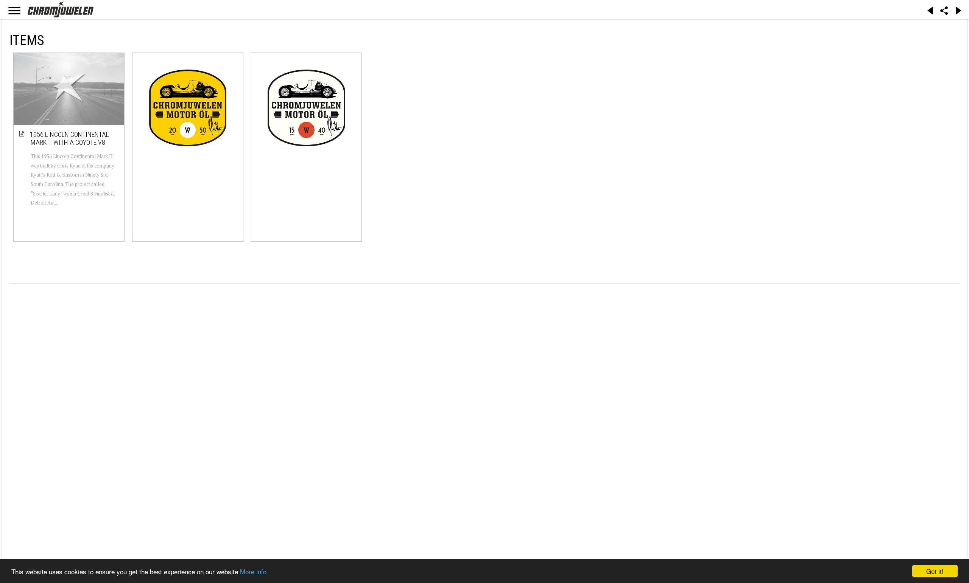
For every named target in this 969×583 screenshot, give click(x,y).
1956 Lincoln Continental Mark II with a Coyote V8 (70, 138)
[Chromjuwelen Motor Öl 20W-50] (187, 108)
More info (253, 571)
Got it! (935, 571)
